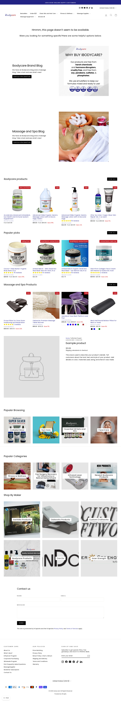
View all (112, 179)
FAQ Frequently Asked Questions (15, 664)
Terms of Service (72, 629)
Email (63, 596)
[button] (66, 221)
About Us (7, 650)
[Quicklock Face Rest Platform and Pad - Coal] (63, 324)
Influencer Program (10, 656)
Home (68, 338)
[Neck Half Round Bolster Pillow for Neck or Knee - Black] (92, 329)
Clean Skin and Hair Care (48, 13)
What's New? (8, 653)
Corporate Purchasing (11, 659)
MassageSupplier (9, 667)
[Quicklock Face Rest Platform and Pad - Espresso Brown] (83, 324)
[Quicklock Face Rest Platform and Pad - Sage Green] (78, 324)
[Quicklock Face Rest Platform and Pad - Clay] (81, 324)
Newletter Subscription (11, 670)
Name (19, 596)
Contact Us (7, 672)
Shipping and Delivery (40, 659)
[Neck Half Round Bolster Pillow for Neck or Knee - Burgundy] (97, 329)
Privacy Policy (58, 629)
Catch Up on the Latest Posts (22, 76)
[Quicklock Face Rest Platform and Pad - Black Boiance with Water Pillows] (86, 324)
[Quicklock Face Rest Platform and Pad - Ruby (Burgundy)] (65, 324)
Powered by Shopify (60, 694)
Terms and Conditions (40, 661)
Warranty (36, 664)
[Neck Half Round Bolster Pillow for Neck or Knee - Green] (99, 329)
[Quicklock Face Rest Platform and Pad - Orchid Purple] (73, 324)
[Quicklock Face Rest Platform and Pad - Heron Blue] (75, 324)
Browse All (41, 17)
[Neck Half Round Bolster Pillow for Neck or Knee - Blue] (94, 329)
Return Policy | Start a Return (42, 656)
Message (21, 605)
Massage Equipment (27, 17)
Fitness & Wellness (66, 13)
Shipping (68, 350)
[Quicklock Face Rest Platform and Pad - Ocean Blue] (70, 324)
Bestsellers (23, 13)
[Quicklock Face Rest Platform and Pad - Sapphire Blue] (68, 324)
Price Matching (38, 650)
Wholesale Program (10, 661)
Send (21, 623)
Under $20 (33, 13)
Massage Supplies (83, 13)
